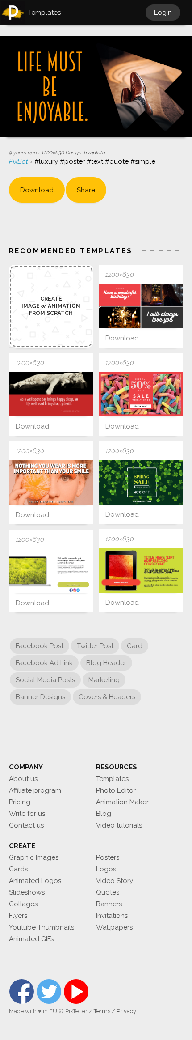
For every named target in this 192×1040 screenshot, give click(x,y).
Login (163, 12)
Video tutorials (119, 825)
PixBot (19, 161)
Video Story (114, 881)
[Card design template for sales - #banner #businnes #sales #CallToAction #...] (141, 394)
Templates (112, 779)
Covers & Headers (107, 697)
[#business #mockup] (51, 571)
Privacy (126, 1011)
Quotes (107, 892)
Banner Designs (40, 697)
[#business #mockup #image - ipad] (141, 570)
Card (134, 646)
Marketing (104, 680)
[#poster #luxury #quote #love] (51, 482)
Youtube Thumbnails (41, 927)
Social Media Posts (45, 680)
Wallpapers (114, 927)
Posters (107, 857)
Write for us (27, 814)
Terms (102, 1011)
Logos (106, 869)
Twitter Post (95, 646)
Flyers (18, 916)
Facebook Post (39, 646)
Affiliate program (35, 790)
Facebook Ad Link (44, 663)
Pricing (19, 802)
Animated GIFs (31, 939)
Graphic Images (33, 857)
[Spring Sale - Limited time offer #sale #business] (141, 482)
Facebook (21, 991)
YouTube (76, 991)
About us (23, 779)
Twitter (49, 991)
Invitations (112, 916)
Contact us (26, 825)
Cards (18, 869)
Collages (23, 904)
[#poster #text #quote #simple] (51, 394)
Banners (109, 904)
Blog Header (106, 663)
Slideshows (27, 892)
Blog (103, 814)
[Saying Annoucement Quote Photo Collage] (141, 306)
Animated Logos (35, 881)
